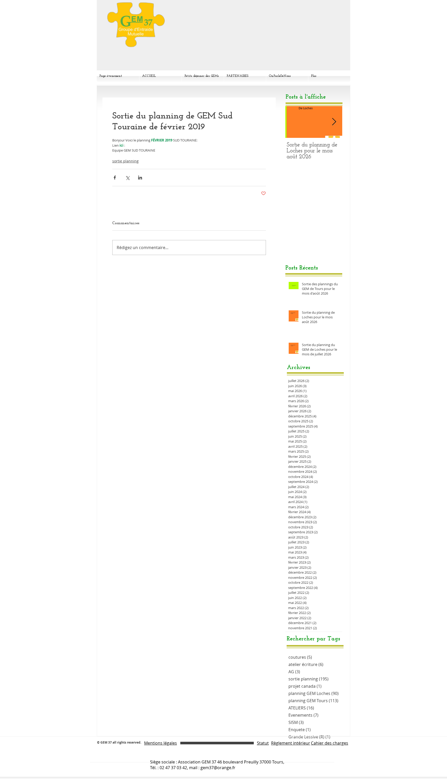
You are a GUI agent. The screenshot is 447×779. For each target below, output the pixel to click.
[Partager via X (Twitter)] (127, 177)
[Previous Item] (293, 122)
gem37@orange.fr (217, 767)
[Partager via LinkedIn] (140, 177)
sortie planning (125, 161)
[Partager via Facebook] (114, 177)
